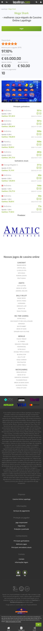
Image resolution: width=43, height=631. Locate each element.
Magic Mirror (21, 360)
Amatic (22, 283)
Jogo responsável (21, 522)
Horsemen (21, 303)
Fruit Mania (21, 278)
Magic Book (21, 298)
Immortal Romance (21, 377)
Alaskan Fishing (21, 385)
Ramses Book (21, 265)
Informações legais (21, 562)
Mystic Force (21, 301)
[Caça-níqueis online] (21, 232)
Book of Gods (21, 329)
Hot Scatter (21, 286)
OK (38, 625)
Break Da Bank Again (21, 382)
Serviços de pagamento (21, 511)
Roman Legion (21, 276)
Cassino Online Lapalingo (21, 499)
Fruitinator (21, 362)
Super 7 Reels (21, 365)
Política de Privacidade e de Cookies (13, 621)
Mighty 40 (21, 308)
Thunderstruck (21, 380)
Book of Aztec (21, 288)
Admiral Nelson (21, 291)
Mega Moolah (21, 372)
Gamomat (21, 262)
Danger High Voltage (21, 331)
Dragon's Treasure (21, 344)
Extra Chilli (21, 318)
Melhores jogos (21, 544)
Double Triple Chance (21, 352)
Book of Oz (21, 375)
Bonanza (21, 324)
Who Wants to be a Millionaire (21, 321)
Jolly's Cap (21, 357)
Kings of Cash (21, 388)
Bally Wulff (21, 295)
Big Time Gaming (21, 316)
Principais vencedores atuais (21, 547)
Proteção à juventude (21, 529)
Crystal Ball (21, 268)
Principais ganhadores (21, 541)
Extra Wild (21, 349)
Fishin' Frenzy (21, 339)
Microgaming (21, 369)
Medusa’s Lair (21, 306)
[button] (2, 2)
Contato (21, 559)
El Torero (21, 341)
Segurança (21, 526)
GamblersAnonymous (16, 602)
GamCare (35, 600)
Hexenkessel (21, 347)
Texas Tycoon (21, 311)
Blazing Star (21, 354)
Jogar (21, 29)
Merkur (21, 336)
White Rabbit (21, 326)
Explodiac (21, 273)
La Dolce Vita (21, 270)
